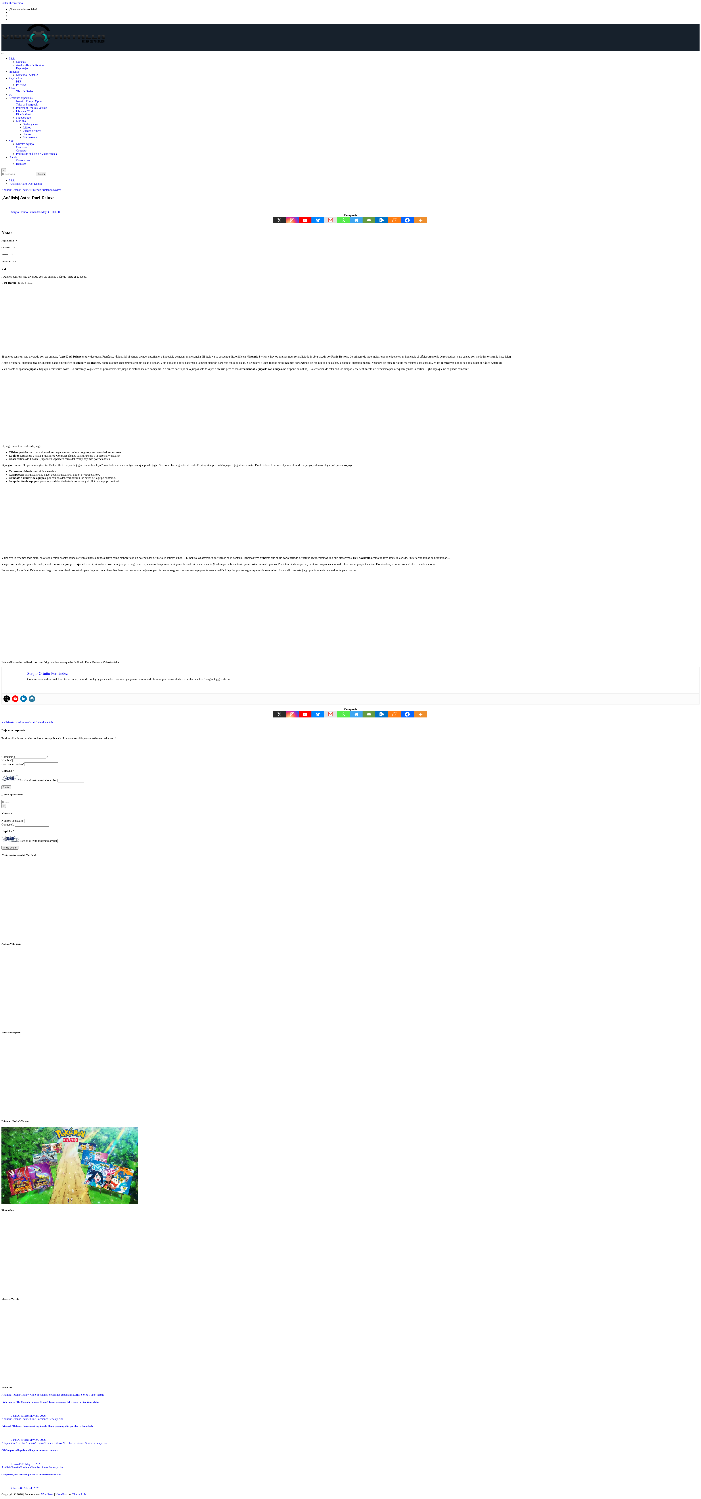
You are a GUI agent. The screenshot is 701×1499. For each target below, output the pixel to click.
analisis (5, 722)
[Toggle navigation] (2, 53)
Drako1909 (17, 1464)
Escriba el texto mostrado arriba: (38, 780)
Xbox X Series (24, 91)
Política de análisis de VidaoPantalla (37, 153)
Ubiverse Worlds (25, 111)
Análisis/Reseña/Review (30, 65)
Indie (32, 722)
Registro (21, 163)
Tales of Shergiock (27, 104)
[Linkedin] (23, 698)
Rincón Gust (23, 114)
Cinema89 (17, 1488)
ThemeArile (79, 1494)
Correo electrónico (12, 764)
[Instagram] (292, 220)
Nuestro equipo (25, 143)
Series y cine (30, 124)
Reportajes (22, 68)
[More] (421, 220)
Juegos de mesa (32, 130)
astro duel (15, 722)
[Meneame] (394, 220)
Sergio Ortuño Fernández (26, 212)
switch (49, 722)
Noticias (21, 61)
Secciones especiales (20, 97)
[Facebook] (407, 220)
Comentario (8, 756)
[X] (279, 220)
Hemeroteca (30, 137)
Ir (3, 806)
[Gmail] (330, 220)
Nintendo (14, 71)
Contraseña (8, 824)
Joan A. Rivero (20, 1415)
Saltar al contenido (12, 3)
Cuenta (13, 157)
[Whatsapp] (343, 220)
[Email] (369, 220)
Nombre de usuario (12, 820)
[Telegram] (356, 220)
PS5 (18, 81)
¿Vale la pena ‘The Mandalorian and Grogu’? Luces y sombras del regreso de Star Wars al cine (50, 1402)
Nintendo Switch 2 (27, 74)
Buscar (41, 174)
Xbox (12, 88)
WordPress (47, 1494)
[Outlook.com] (381, 220)
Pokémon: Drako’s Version (31, 107)
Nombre (6, 760)
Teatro (27, 134)
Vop (11, 140)
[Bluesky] (317, 220)
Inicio (12, 58)
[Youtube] (305, 220)
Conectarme (23, 160)
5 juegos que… (25, 117)
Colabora (21, 147)
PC (10, 94)
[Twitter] (6, 698)
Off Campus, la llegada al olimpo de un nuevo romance (29, 1450)
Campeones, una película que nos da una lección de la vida (31, 1474)
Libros (27, 127)
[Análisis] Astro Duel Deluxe (25, 183)
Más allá (21, 120)
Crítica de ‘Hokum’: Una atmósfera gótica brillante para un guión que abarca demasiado (47, 1426)
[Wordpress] (32, 698)
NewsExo (61, 1494)
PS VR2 (21, 84)
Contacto (21, 150)
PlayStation (15, 78)
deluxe (25, 722)
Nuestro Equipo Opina (29, 101)
